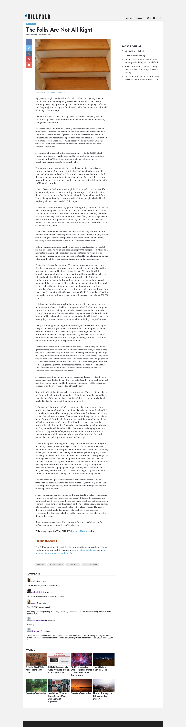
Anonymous (32, 34)
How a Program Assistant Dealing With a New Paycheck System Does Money (141, 69)
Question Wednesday (135, 55)
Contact (139, 18)
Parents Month (79, 531)
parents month (56, 565)
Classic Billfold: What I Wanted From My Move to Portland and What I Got (142, 78)
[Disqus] (71, 608)
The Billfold (37, 16)
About (129, 18)
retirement (73, 565)
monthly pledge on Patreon (84, 550)
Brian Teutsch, (51, 92)
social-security (90, 565)
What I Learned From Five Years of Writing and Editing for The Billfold (141, 61)
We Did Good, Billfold (135, 51)
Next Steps (31, 24)
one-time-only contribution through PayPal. (71, 551)
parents (40, 565)
